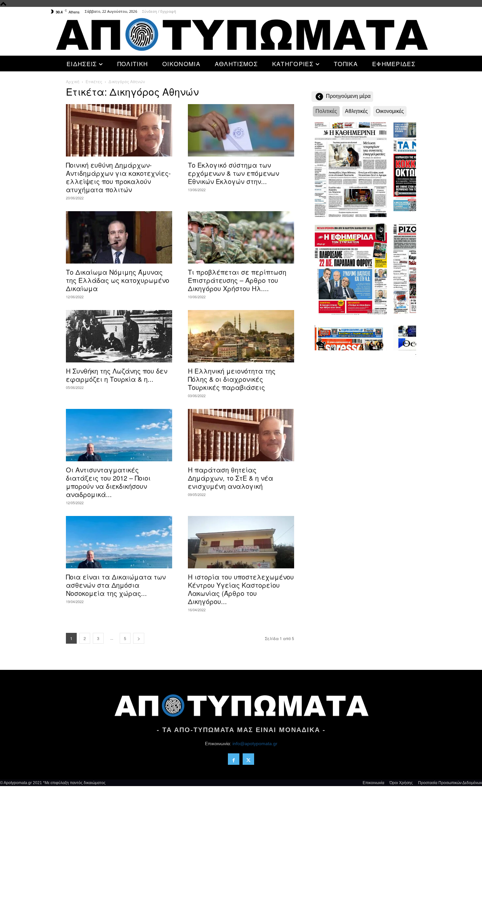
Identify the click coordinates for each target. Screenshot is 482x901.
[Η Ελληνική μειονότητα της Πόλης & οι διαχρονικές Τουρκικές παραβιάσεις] (241, 336)
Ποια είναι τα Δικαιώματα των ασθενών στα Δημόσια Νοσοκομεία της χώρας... (116, 585)
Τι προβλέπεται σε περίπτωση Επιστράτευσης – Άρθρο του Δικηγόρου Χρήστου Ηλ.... (237, 280)
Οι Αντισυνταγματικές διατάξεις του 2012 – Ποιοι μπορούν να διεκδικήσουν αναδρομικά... (108, 482)
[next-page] (138, 638)
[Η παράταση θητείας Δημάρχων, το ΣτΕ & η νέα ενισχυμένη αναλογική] (241, 435)
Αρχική (72, 81)
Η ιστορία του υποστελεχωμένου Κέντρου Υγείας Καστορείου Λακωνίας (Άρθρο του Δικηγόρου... (241, 589)
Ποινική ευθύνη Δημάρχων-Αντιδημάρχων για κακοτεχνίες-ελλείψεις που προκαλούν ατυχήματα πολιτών (118, 177)
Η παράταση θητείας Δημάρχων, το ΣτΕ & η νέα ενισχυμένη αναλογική (230, 478)
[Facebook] (233, 759)
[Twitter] (248, 759)
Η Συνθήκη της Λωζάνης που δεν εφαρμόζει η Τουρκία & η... (116, 375)
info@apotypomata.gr (254, 743)
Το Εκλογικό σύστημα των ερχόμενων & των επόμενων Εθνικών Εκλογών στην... (233, 173)
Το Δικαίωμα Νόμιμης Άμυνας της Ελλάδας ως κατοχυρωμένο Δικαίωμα (117, 280)
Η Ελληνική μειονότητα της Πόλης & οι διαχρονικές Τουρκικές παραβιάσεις (231, 379)
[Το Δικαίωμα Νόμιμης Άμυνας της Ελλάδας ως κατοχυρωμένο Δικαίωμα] (119, 237)
